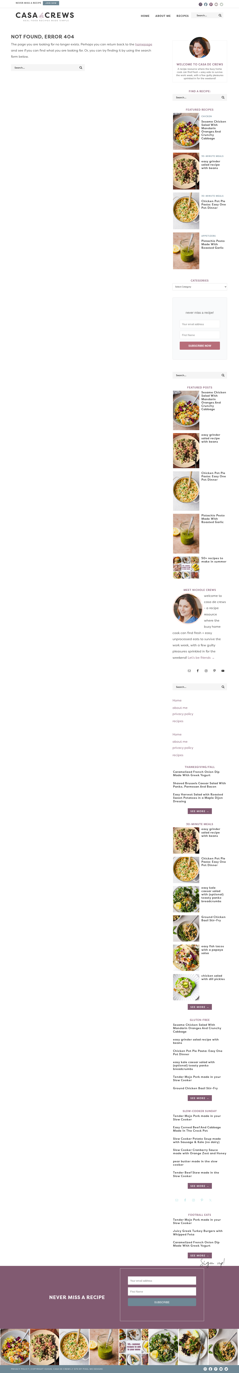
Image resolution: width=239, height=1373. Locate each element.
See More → (199, 811)
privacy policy (183, 714)
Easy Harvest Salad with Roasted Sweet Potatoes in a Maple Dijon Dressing (198, 797)
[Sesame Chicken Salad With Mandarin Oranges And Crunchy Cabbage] (14, 1348)
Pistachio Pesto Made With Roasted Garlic (213, 244)
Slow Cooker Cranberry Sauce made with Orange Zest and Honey (199, 1151)
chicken (206, 116)
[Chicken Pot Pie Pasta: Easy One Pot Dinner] (74, 1348)
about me (180, 708)
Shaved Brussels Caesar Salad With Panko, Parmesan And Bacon (199, 784)
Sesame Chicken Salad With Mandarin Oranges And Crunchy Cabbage (213, 130)
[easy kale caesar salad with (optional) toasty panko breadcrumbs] (163, 1348)
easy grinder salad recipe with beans (210, 164)
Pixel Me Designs (93, 1369)
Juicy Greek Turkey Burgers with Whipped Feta (198, 1232)
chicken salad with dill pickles (213, 977)
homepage (143, 44)
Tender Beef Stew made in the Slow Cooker (196, 1174)
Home (177, 700)
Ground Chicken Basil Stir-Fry (213, 918)
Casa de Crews (45, 17)
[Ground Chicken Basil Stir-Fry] (223, 1348)
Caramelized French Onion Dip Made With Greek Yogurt (196, 773)
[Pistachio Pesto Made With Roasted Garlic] (104, 1348)
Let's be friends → (201, 657)
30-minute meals (212, 156)
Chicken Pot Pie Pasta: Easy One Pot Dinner (213, 204)
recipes (178, 721)
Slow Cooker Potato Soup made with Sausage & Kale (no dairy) (197, 1140)
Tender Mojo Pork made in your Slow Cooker (197, 1078)
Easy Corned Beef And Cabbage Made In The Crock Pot (197, 1129)
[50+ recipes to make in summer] (133, 1348)
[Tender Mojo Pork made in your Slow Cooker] (193, 1348)
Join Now (51, 3)
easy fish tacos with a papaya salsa (212, 949)
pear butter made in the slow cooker (195, 1163)
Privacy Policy (20, 1369)
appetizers (208, 235)
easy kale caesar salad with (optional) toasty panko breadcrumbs (212, 894)
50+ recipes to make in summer (213, 559)
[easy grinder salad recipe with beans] (44, 1348)
